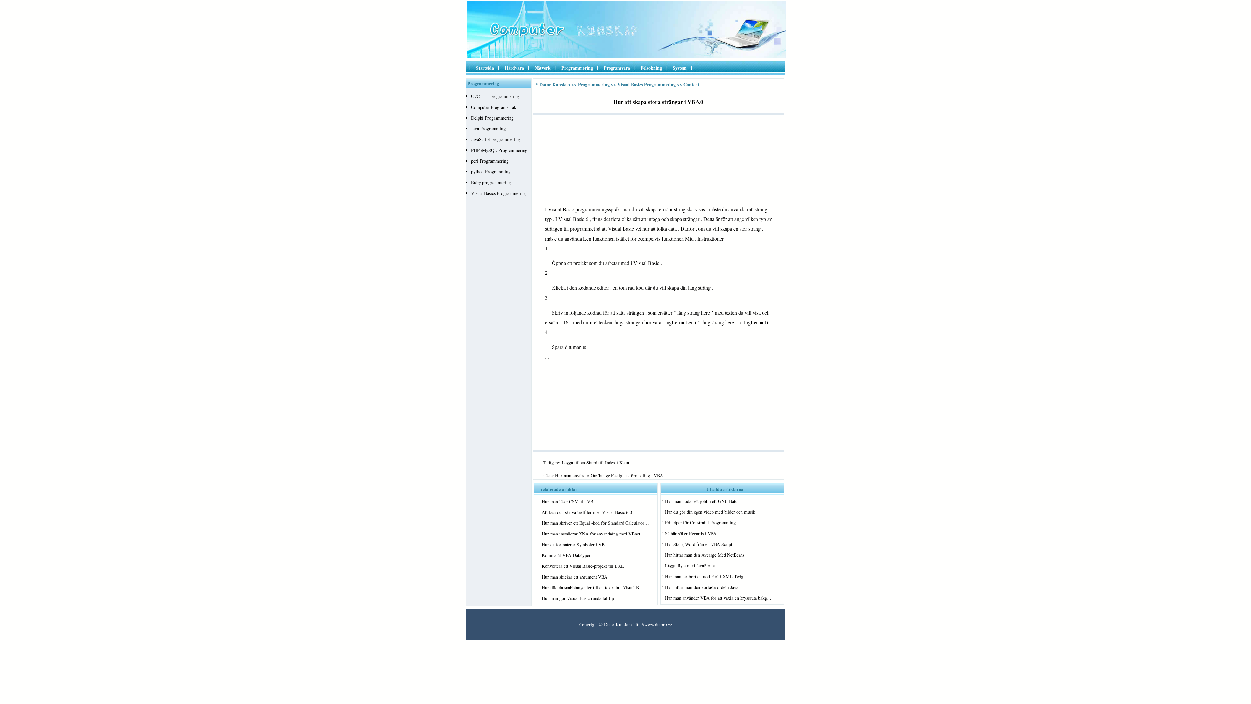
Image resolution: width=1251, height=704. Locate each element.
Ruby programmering (491, 182)
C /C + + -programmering (495, 96)
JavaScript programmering (495, 139)
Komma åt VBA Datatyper (566, 555)
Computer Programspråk (493, 107)
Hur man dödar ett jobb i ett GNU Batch (702, 501)
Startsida (485, 68)
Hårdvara (514, 68)
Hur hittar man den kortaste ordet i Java (701, 587)
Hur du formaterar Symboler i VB (573, 544)
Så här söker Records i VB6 (690, 533)
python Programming (490, 172)
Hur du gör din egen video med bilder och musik (710, 512)
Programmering (577, 68)
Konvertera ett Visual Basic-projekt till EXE (583, 566)
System (680, 68)
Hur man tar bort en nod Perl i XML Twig (704, 576)
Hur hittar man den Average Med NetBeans (704, 555)
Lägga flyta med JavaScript (690, 566)
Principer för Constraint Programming (700, 523)
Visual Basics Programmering (498, 193)
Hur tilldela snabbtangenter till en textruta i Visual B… (592, 587)
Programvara (617, 68)
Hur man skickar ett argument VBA (574, 577)
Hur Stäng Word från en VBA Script (698, 544)
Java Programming (488, 128)
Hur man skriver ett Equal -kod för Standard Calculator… (595, 523)
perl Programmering (490, 161)
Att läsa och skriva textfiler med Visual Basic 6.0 (587, 512)
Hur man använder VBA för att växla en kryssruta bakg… (718, 598)
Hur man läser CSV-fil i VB (567, 501)
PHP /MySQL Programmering (499, 150)
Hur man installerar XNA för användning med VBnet (591, 534)
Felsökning (651, 68)
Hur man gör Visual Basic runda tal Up (578, 598)
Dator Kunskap (554, 84)
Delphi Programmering (492, 118)
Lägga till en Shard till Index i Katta (595, 463)
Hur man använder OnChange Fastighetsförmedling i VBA (609, 475)
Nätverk (543, 68)
